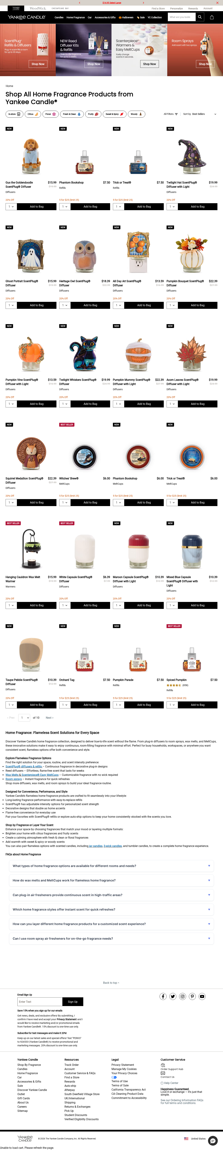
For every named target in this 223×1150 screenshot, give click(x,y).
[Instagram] (182, 996)
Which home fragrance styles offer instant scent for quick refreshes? (64, 909)
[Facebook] (163, 996)
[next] (143, 3)
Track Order (71, 1065)
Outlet (21, 1094)
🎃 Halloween (126, 17)
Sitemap (22, 1111)
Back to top (110, 982)
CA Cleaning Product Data (127, 1093)
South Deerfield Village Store (81, 1094)
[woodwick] (38, 8)
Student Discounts (75, 1115)
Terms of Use (120, 1081)
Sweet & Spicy (112, 114)
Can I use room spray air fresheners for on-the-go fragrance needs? (63, 938)
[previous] (79, 3)
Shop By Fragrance (29, 1065)
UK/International (74, 1098)
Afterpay (69, 1090)
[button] (213, 1141)
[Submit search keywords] (200, 17)
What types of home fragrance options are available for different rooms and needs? (74, 866)
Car (19, 1077)
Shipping (69, 1102)
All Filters (169, 114)
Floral (48, 114)
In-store (12, 114)
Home (9, 86)
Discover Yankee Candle (32, 1090)
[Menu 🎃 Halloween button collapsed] (133, 17)
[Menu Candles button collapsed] (63, 17)
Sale (20, 1085)
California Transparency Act (129, 1089)
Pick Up (69, 1111)
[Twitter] (172, 996)
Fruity (91, 114)
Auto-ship (70, 1085)
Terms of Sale (120, 1085)
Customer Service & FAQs (79, 1073)
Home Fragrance (76, 17)
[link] (177, 685)
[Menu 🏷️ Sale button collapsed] (145, 17)
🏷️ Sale (141, 17)
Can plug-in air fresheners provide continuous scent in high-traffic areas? (67, 895)
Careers (22, 1106)
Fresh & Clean (69, 114)
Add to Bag (37, 206)
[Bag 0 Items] (211, 17)
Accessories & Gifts (105, 17)
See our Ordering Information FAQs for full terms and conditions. (182, 1102)
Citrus (30, 114)
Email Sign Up (24, 994)
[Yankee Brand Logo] (27, 17)
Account (69, 1069)
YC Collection (155, 17)
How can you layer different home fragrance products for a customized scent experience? (79, 924)
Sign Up (73, 1001)
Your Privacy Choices (124, 1073)
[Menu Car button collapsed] (92, 17)
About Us (23, 1102)
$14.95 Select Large (112, 3)
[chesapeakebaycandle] (60, 8)
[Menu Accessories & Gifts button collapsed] (115, 17)
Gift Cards (23, 1098)
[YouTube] (202, 996)
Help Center (171, 1083)
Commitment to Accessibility (129, 1098)
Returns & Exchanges (77, 1106)
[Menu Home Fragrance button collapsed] (85, 17)
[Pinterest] (192, 996)
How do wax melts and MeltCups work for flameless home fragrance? (64, 880)
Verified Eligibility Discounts (81, 1119)
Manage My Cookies (124, 1069)
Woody (134, 114)
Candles (59, 17)
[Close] (217, 3)
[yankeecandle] (17, 8)
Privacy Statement (67, 1019)
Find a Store (71, 1077)
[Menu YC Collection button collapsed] (162, 17)
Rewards (69, 1081)
